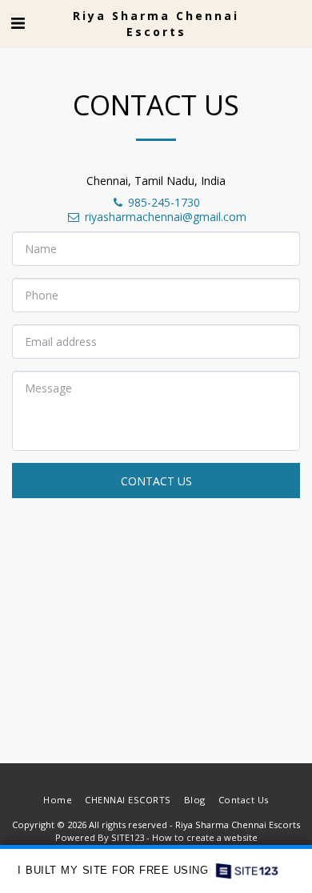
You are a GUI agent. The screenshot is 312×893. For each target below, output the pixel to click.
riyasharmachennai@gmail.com (165, 216)
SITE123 (127, 837)
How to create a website (205, 837)
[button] (17, 22)
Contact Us (156, 481)
